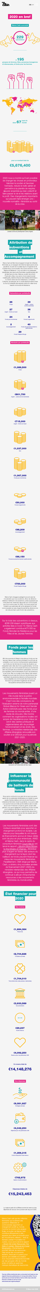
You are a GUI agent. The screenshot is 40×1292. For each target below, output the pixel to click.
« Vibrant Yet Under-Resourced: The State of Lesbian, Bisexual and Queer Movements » (16, 1246)
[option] (20, 221)
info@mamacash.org (8, 1289)
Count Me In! (28, 844)
